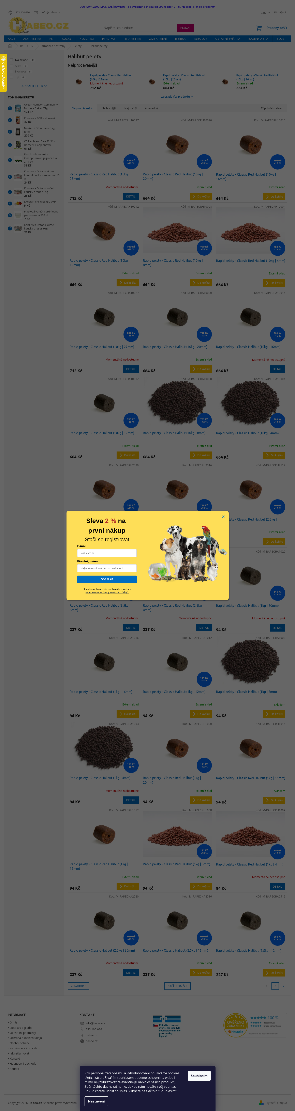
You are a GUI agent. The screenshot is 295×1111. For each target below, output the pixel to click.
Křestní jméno (87, 561)
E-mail (81, 546)
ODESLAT (107, 579)
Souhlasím (199, 1076)
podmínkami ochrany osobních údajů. (107, 591)
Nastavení (96, 1101)
